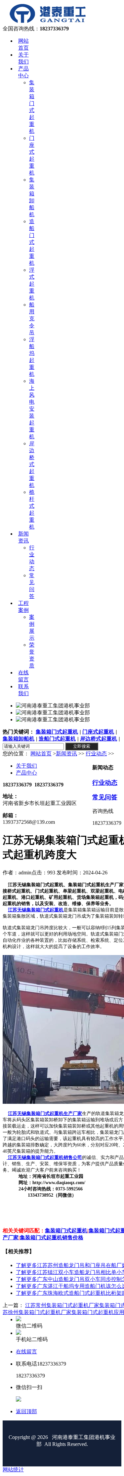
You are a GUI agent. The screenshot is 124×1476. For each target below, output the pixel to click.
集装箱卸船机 (18, 738)
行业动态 (96, 753)
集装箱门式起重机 (57, 732)
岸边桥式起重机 (98, 738)
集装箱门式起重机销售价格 (51, 1237)
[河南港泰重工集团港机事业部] (48, 22)
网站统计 (13, 1469)
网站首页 (41, 753)
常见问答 (104, 797)
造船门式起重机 (57, 738)
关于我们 (26, 766)
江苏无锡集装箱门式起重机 (35, 909)
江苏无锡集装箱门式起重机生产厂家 (45, 1113)
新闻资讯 (66, 753)
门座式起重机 (98, 732)
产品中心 (26, 773)
